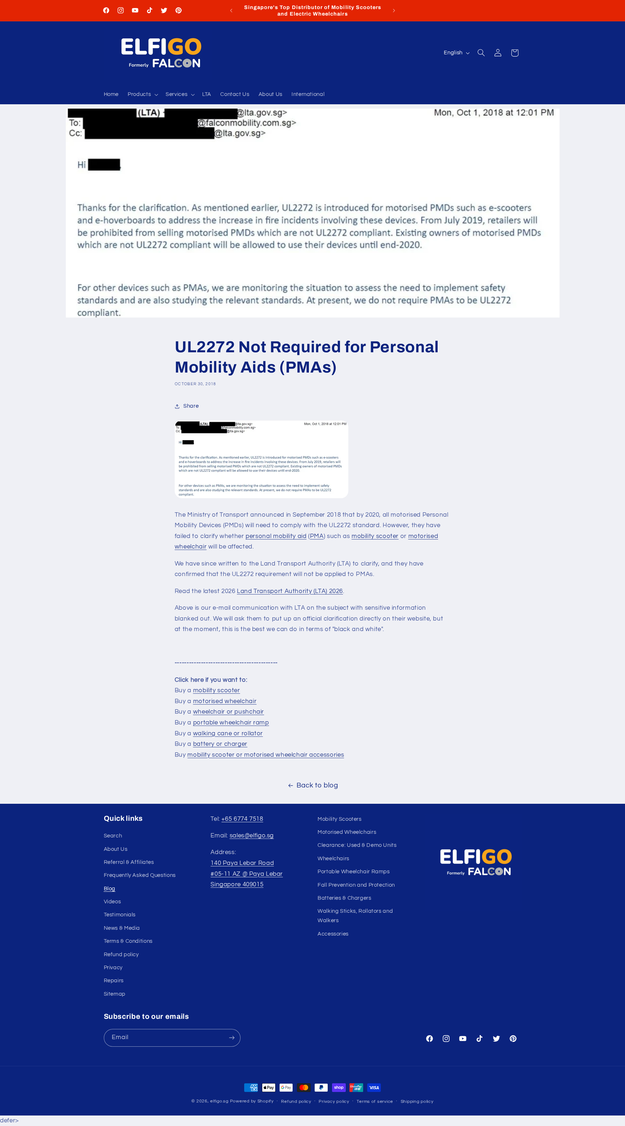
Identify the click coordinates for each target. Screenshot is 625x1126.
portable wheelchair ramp (231, 722)
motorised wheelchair (225, 701)
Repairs (114, 980)
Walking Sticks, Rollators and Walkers (355, 915)
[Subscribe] (231, 1038)
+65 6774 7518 (242, 819)
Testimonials (120, 914)
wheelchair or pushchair (228, 712)
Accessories (333, 934)
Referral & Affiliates (129, 862)
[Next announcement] (394, 10)
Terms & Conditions (128, 941)
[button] (142, 95)
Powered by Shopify (252, 1101)
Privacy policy (334, 1102)
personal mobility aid (276, 536)
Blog (110, 888)
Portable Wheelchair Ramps (354, 871)
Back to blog (317, 785)
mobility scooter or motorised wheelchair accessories (265, 755)
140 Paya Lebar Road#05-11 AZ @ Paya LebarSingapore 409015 (247, 874)
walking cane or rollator (228, 733)
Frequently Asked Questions (140, 875)
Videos (112, 901)
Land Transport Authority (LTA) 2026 (290, 591)
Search (113, 836)
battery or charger (220, 744)
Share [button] (191, 406)
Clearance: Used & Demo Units (357, 845)
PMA (317, 536)
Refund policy (121, 954)
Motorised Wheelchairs (347, 832)
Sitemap (115, 994)
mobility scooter (375, 536)
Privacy (113, 967)
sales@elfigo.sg (252, 835)
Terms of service (375, 1102)
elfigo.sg (219, 1101)
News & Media (122, 928)
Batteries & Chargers (344, 898)
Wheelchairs (333, 858)
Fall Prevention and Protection (356, 885)
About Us (116, 849)
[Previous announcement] (231, 10)
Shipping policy (417, 1102)
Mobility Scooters (340, 819)
